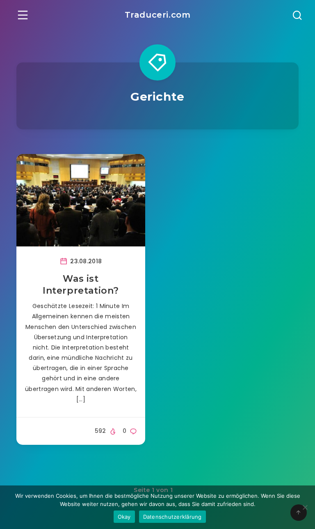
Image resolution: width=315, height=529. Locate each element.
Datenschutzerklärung (172, 516)
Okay (124, 516)
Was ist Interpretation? (81, 285)
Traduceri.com (158, 15)
